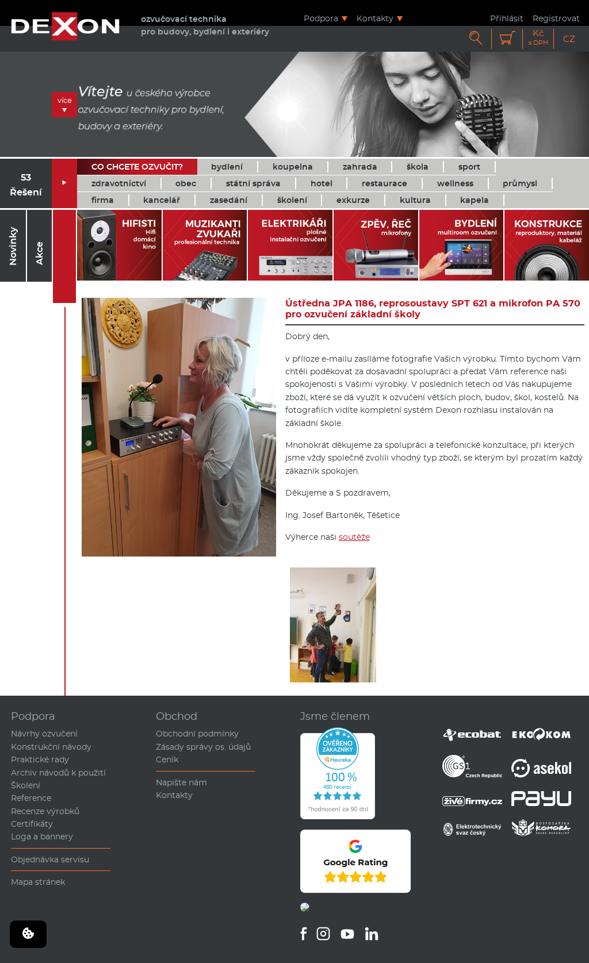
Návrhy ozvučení (44, 733)
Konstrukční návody (51, 747)
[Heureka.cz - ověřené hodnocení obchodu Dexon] (337, 816)
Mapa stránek (38, 882)
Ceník (167, 759)
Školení (25, 785)
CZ (569, 38)
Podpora (321, 18)
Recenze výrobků (45, 811)
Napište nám (181, 782)
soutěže (354, 537)
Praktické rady (40, 759)
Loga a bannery (42, 836)
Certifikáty (32, 824)
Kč (538, 38)
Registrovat (556, 18)
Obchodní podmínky (197, 733)
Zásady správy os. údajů (203, 747)
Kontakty (375, 18)
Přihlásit (506, 18)
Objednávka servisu (50, 859)
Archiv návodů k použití (58, 773)
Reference (31, 798)
